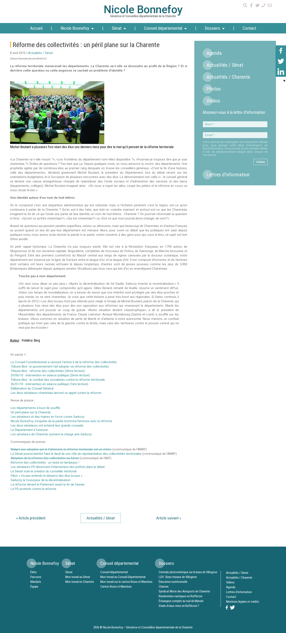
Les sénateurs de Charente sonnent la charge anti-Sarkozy (51, 434)
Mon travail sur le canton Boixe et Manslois (126, 582)
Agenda (214, 53)
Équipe (34, 586)
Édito (33, 572)
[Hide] (284, 80)
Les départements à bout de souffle (35, 408)
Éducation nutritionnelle (173, 582)
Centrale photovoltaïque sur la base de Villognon (188, 572)
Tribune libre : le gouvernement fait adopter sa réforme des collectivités (60, 366)
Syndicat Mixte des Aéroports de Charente (184, 591)
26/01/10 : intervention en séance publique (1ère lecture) (49, 384)
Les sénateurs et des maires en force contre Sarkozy (47, 417)
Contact (249, 28)
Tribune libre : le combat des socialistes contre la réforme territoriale (58, 380)
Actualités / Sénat (40, 53)
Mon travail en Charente (79, 582)
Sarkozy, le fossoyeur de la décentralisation (41, 480)
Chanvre (164, 586)
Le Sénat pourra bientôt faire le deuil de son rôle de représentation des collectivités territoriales (76, 454)
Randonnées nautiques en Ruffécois (180, 596)
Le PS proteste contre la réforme (33, 489)
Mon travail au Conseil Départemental (123, 577)
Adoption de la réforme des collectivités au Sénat (45, 458)
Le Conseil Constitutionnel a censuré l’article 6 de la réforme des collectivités (64, 362)
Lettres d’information (239, 592)
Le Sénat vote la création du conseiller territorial (43, 471)
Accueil (36, 28)
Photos (213, 89)
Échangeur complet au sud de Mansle (181, 601)
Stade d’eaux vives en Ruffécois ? (179, 606)
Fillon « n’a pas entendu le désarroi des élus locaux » (46, 476)
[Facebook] (281, 50)
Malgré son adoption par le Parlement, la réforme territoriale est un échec (61, 449)
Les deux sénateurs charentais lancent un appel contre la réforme (56, 393)
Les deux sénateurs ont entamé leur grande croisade (47, 425)
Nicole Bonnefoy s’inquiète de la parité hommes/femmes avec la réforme (61, 421)
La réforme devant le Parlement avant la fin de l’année (48, 484)
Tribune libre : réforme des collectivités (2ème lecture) (48, 371)
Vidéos (213, 101)
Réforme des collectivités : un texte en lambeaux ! (45, 462)
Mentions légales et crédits (242, 602)
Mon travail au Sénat (77, 577)
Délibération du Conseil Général (32, 388)
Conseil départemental (114, 572)
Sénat (68, 572)
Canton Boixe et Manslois (116, 586)
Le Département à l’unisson (29, 430)
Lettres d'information (228, 175)
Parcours (35, 577)
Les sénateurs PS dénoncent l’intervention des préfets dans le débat (58, 467)
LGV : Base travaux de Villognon (178, 577)
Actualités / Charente (228, 77)
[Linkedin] (281, 71)
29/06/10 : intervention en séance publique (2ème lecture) (50, 375)
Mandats (35, 582)
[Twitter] (281, 61)
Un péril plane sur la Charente (31, 412)
